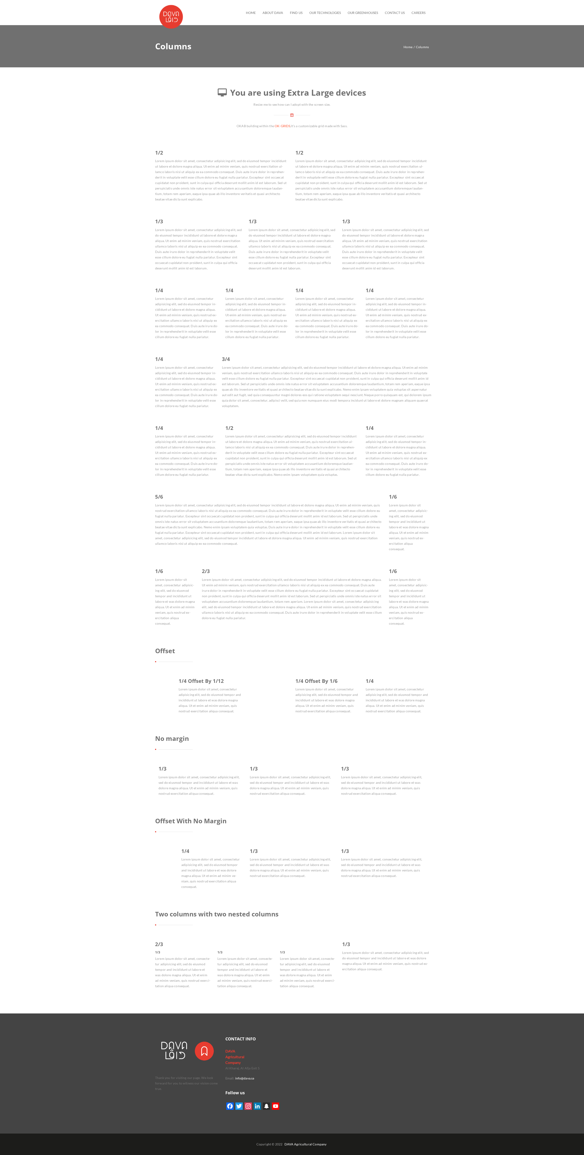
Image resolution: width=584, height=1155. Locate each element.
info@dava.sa (244, 1078)
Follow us (235, 1092)
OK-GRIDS (282, 126)
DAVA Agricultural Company (305, 1144)
